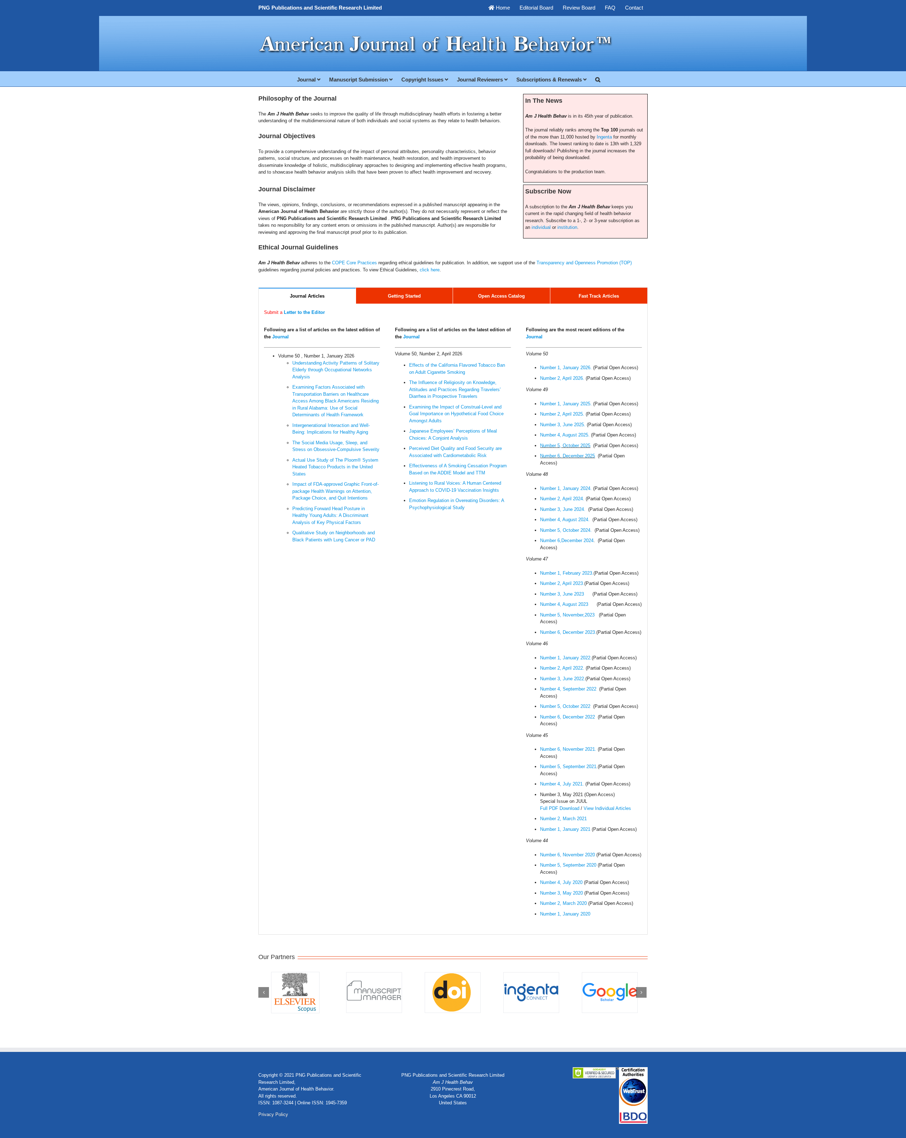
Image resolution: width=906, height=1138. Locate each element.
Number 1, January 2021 (565, 829)
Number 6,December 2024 (567, 540)
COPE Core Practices (354, 262)
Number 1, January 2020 (565, 914)
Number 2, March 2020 (563, 903)
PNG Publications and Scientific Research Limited (320, 8)
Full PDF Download (559, 808)
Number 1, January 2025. (566, 403)
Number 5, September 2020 (568, 865)
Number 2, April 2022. (562, 668)
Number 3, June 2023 (562, 594)
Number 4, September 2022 (568, 689)
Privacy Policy (273, 1114)
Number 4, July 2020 (561, 882)
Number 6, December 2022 (568, 717)
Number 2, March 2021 (563, 818)
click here (430, 269)
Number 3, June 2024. (563, 509)
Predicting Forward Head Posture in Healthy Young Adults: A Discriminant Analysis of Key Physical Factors (330, 515)
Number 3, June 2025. (563, 424)
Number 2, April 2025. (563, 414)
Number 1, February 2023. (567, 573)
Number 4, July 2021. (562, 784)
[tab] (307, 296)
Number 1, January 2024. (566, 488)
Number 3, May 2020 (561, 893)
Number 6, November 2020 (567, 854)
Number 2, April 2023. (562, 583)
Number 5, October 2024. (566, 530)
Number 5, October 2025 (565, 445)
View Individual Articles (607, 808)
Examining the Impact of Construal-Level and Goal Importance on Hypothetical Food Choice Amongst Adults (456, 413)
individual (541, 227)
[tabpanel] (453, 619)
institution (567, 227)
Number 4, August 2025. (565, 435)
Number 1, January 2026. (566, 367)
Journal (280, 336)
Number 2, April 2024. (563, 498)
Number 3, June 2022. (562, 678)
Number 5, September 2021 (568, 766)
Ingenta (604, 137)
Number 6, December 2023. (568, 632)
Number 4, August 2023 (564, 604)
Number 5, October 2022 (566, 706)
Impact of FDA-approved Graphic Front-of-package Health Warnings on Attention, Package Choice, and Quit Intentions (335, 491)
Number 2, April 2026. (563, 378)
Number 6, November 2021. (568, 749)
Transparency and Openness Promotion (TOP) (584, 262)
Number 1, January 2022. (566, 657)
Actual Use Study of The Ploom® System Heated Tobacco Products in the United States (335, 467)
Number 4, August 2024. (565, 519)
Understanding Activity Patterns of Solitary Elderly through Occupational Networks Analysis (335, 369)
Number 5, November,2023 (567, 615)
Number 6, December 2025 (567, 455)
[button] (597, 78)
